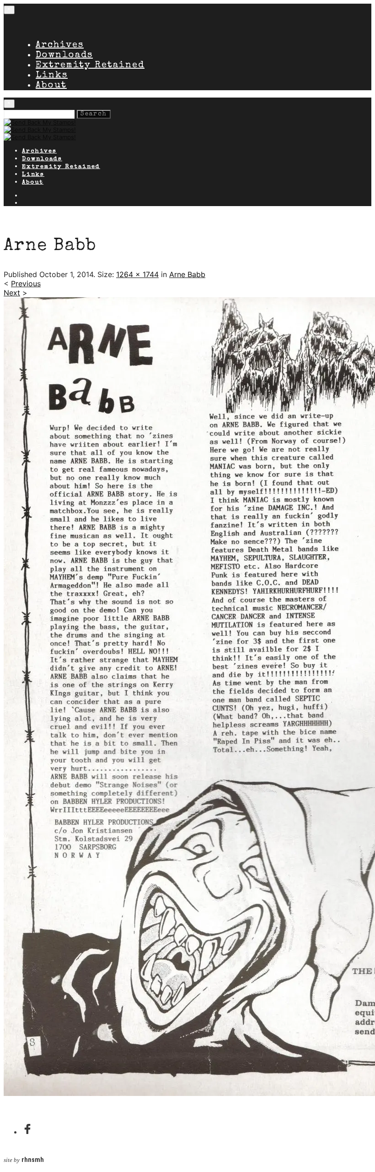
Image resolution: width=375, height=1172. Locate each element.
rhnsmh (32, 1160)
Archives (60, 45)
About (51, 85)
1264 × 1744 (137, 274)
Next (12, 292)
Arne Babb (187, 274)
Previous (26, 283)
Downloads (64, 55)
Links (52, 75)
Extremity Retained (90, 65)
